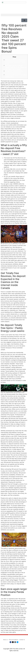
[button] (14, 15)
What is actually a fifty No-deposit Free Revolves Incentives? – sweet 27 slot (15, 61)
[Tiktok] (15, 642)
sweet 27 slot (23, 123)
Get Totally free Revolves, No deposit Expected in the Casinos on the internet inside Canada (15, 67)
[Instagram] (13, 642)
